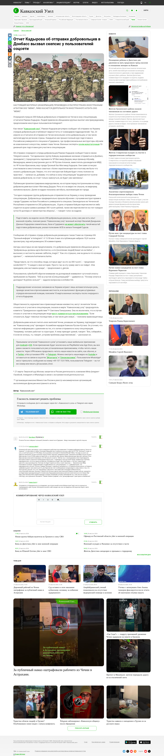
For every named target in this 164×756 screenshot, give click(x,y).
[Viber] (10, 47)
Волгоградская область (79, 16)
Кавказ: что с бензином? (25, 26)
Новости (17, 2)
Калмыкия (132, 16)
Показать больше (82, 728)
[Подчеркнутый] (48, 500)
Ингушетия (107, 16)
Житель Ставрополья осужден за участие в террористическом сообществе (127, 154)
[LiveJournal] (10, 58)
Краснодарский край (35, 19)
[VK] (10, 35)
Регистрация (45, 522)
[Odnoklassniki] (10, 54)
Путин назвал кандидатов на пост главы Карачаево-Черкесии (126, 269)
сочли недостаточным (89, 144)
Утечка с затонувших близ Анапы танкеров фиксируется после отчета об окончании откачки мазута (133, 590)
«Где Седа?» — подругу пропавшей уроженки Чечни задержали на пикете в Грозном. (126, 635)
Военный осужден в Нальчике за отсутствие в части (106, 543)
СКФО (111, 19)
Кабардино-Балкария (119, 16)
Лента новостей (26, 30)
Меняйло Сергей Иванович (120, 351)
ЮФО (27, 23)
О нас (85, 742)
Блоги (85, 2)
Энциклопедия (63, 2)
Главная (16, 30)
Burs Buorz (32, 437)
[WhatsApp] (10, 43)
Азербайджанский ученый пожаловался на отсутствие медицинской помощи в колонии (97, 590)
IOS (30, 345)
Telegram (52, 354)
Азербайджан (41, 16)
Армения (50, 16)
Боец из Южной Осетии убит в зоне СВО (33, 551)
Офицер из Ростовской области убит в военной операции (109, 536)
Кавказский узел (32, 129)
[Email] (10, 62)
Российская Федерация (66, 19)
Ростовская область (82, 19)
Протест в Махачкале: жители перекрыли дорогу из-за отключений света (127, 676)
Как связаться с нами (98, 742)
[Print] (10, 66)
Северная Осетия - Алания (99, 19)
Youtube (91, 354)
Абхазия (16, 16)
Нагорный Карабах (50, 19)
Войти (146, 10)
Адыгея (32, 16)
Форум (76, 2)
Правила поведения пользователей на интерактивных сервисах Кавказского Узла (60, 751)
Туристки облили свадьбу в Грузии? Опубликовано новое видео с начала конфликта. (34, 722)
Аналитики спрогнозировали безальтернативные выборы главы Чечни (126, 193)
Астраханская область (63, 16)
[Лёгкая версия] (141, 3)
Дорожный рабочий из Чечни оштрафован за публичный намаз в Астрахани (29, 590)
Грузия (91, 16)
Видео (95, 2)
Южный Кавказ (19, 23)
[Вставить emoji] (58, 500)
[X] (10, 50)
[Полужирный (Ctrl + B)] (39, 500)
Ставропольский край (122, 19)
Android (23, 345)
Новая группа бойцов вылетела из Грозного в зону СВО (39, 536)
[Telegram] (10, 39)
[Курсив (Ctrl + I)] (43, 500)
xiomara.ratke (33, 446)
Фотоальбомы (107, 2)
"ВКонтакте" (52, 357)
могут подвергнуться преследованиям (70, 313)
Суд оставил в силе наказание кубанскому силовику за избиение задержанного (63, 590)
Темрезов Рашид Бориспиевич (122, 321)
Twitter (21, 354)
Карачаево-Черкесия (20, 19)
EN (150, 2)
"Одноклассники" (68, 357)
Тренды (36, 2)
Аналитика (48, 2)
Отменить (93, 522)
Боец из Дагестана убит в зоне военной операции (36, 543)
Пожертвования (114, 742)
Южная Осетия (142, 19)
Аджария (24, 16)
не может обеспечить (75, 224)
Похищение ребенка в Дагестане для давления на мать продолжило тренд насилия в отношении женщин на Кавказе (128, 63)
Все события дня (144, 555)
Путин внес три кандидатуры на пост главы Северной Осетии (128, 234)
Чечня (133, 19)
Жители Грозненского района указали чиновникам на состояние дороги (125, 110)
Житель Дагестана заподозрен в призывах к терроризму (108, 551)
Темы (27, 2)
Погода (120, 2)
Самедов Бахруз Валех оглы (121, 382)
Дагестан (98, 16)
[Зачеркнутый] (52, 500)
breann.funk (32, 482)
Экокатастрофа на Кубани (141, 26)
